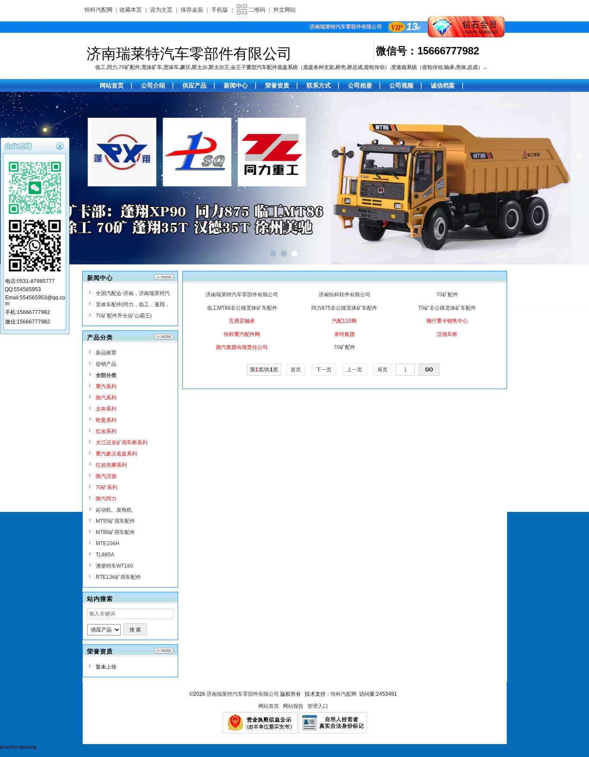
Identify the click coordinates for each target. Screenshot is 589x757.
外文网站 (284, 9)
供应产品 (194, 85)
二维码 (256, 9)
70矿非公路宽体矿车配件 (447, 308)
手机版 (219, 9)
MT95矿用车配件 (115, 521)
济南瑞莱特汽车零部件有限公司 (242, 295)
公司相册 (360, 85)
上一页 (354, 370)
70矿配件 (447, 295)
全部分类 (106, 375)
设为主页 (161, 9)
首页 (295, 370)
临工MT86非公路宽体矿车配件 (242, 308)
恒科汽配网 (99, 9)
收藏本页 (130, 9)
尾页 (382, 370)
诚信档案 (443, 85)
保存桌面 (192, 9)
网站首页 (268, 706)
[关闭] (60, 145)
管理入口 (317, 706)
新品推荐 (106, 353)
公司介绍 (153, 85)
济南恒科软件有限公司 (344, 295)
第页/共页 (264, 370)
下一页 (324, 370)
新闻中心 (236, 85)
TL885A (105, 555)
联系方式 (319, 85)
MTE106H (107, 543)
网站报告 (293, 706)
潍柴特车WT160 (114, 566)
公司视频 (401, 85)
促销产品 (106, 364)
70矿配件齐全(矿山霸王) (124, 316)
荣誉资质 (277, 85)
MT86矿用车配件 (115, 532)
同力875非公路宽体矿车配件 (344, 308)
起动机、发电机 (114, 510)
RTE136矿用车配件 (118, 577)
